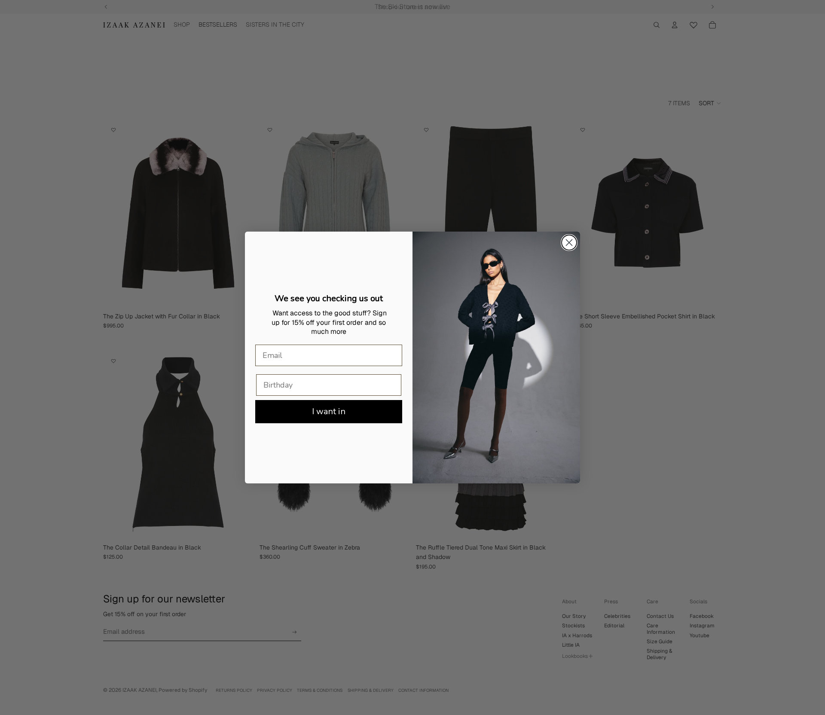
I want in (328, 411)
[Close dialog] (569, 242)
